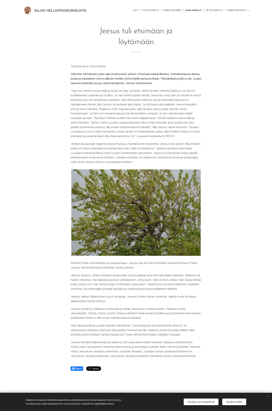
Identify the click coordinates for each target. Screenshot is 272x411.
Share (79, 368)
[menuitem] (136, 10)
